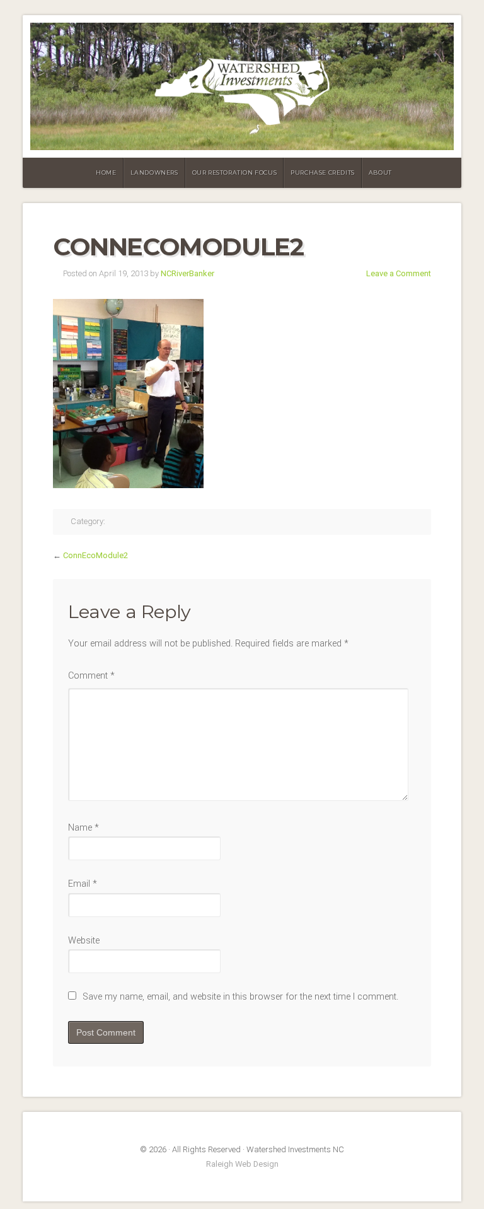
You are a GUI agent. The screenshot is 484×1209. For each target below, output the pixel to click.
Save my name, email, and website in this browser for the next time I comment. (240, 996)
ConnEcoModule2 (95, 555)
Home (106, 172)
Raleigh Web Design (242, 1164)
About (380, 172)
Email (82, 884)
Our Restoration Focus (234, 172)
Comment (91, 675)
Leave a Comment (398, 273)
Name (83, 827)
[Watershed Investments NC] (242, 86)
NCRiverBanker (187, 273)
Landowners (154, 172)
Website (84, 940)
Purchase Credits (323, 172)
